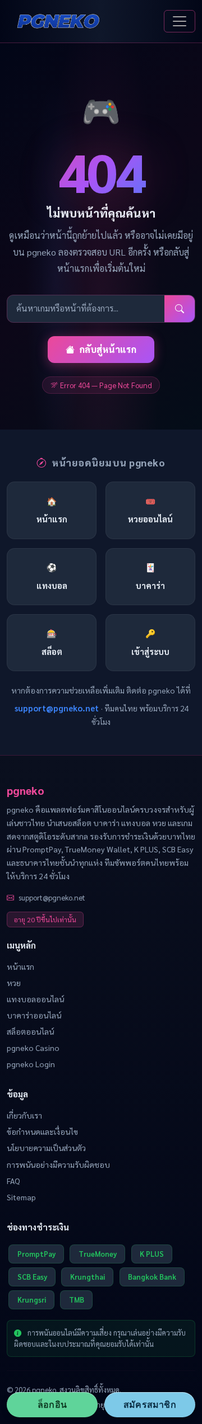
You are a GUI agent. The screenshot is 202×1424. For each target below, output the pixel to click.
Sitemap (21, 1197)
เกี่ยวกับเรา (24, 1115)
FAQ (13, 1181)
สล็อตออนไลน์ (30, 1031)
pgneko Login (31, 1064)
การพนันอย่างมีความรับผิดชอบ (58, 1164)
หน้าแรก (20, 966)
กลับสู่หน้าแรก (107, 349)
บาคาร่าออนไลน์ (34, 1015)
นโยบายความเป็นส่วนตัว (46, 1148)
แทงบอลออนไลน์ (35, 999)
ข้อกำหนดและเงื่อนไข (42, 1131)
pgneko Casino (33, 1048)
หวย (14, 983)
